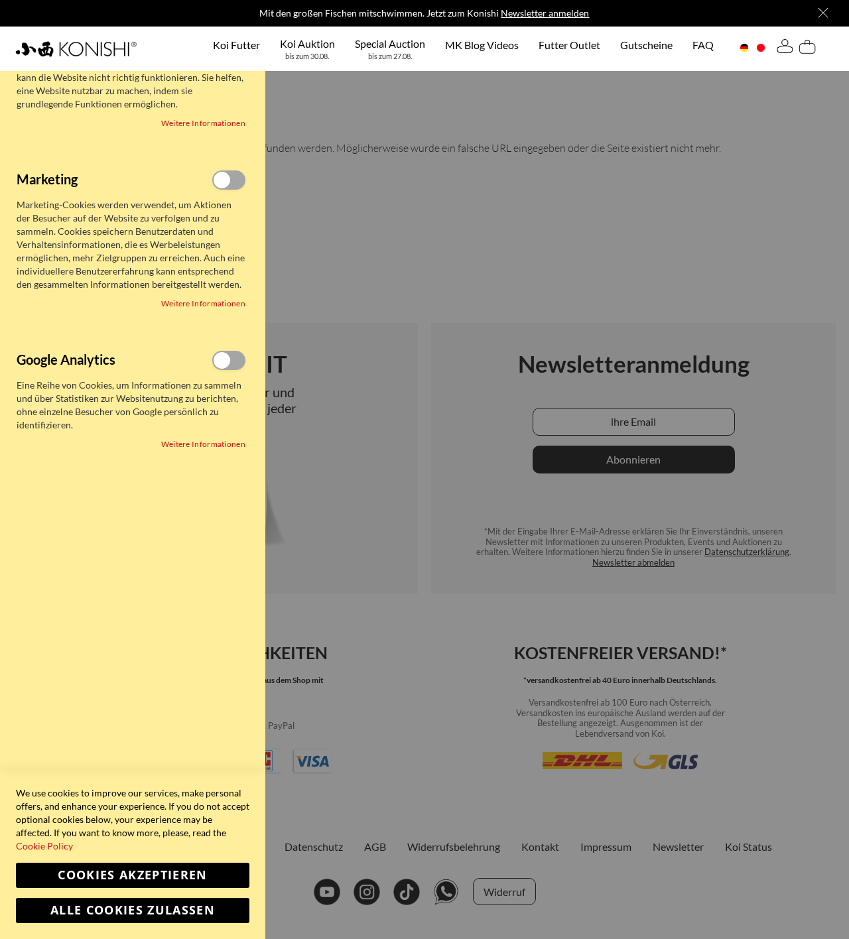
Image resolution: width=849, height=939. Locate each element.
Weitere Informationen (203, 123)
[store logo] (76, 49)
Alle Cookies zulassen (132, 910)
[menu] (463, 48)
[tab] (785, 48)
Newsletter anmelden (545, 13)
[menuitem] (236, 44)
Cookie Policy (44, 845)
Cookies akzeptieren (133, 875)
